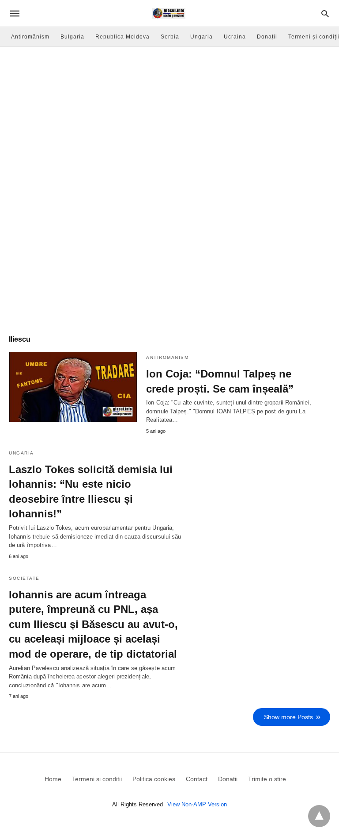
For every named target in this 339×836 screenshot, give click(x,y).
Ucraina (235, 37)
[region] (169, 250)
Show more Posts (288, 716)
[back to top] (319, 816)
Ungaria (201, 37)
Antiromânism (30, 37)
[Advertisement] (169, 113)
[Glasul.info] (168, 13)
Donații (267, 37)
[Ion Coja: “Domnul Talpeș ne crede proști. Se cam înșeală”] (73, 387)
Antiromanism (167, 357)
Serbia (170, 37)
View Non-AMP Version (197, 804)
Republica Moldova (122, 37)
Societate (24, 578)
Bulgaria (72, 37)
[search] (325, 13)
